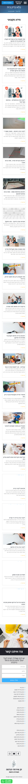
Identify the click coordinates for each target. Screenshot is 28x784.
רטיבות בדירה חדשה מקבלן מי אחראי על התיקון (16, 337)
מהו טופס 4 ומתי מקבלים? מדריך (15, 249)
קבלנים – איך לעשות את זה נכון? (15, 367)
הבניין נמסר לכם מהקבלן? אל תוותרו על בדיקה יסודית (16, 70)
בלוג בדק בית (11, 11)
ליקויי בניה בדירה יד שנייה (17, 518)
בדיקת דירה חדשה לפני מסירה (15, 306)
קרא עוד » (23, 49)
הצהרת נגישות (14, 772)
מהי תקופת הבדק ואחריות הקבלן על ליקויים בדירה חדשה (15, 40)
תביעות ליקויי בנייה (19, 488)
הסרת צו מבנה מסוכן (18, 575)
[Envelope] (14, 754)
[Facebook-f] (18, 754)
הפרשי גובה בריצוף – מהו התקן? (15, 221)
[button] (25, 2)
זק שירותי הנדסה (18, 3)
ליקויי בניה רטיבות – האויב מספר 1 (14, 131)
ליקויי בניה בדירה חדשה (17, 547)
